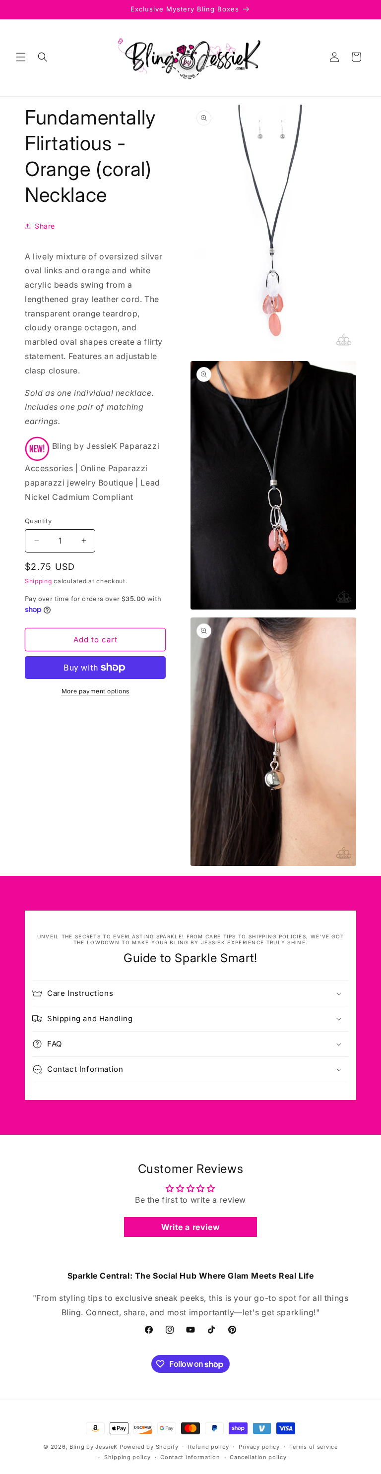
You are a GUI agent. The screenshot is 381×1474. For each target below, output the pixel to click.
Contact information (190, 1457)
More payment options (95, 691)
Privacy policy (259, 1446)
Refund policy (208, 1446)
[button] (21, 57)
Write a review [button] (190, 1227)
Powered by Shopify (149, 1446)
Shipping (38, 581)
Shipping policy (127, 1457)
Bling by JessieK (93, 1446)
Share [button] (45, 226)
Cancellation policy (258, 1457)
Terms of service (313, 1446)
